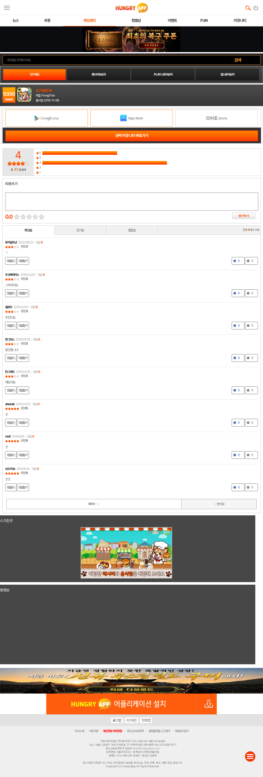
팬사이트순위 (99, 74)
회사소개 (79, 731)
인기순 (80, 230)
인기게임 (34, 74)
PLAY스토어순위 (163, 74)
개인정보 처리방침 (112, 731)
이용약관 (93, 731)
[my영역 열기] (7, 7)
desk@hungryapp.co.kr (146, 748)
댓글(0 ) (11, 261)
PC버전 (131, 720)
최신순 (28, 230)
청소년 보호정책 (135, 731)
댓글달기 (22, 261)
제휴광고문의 (182, 731)
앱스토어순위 (227, 74)
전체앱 (146, 720)
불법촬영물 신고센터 (159, 731)
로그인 (117, 720)
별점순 (132, 230)
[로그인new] (256, 6)
